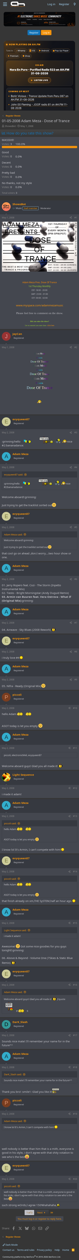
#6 (75, 579)
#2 (75, 347)
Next (40, 1212)
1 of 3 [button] (29, 1212)
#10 (75, 708)
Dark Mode (11, 1244)
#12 (75, 788)
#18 (75, 1067)
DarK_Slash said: (13, 1074)
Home (65, 1250)
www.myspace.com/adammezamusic (39, 305)
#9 (75, 679)
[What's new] (74, 4)
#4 (75, 467)
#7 (75, 622)
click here (50, 325)
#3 (75, 432)
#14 (75, 871)
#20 (75, 1179)
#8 (75, 651)
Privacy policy (44, 1250)
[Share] (70, 218)
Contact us (8, 1250)
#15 (75, 923)
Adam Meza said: (13, 534)
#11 (75, 748)
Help (57, 1250)
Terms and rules (25, 1250)
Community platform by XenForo (32, 1256)
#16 (75, 984)
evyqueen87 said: (13, 474)
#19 (75, 1113)
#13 (75, 816)
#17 (75, 1035)
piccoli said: (10, 823)
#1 (75, 217)
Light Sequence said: (15, 930)
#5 (75, 527)
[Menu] (5, 4)
